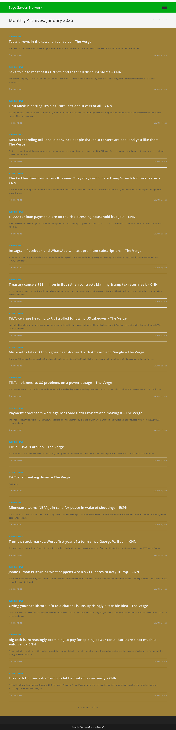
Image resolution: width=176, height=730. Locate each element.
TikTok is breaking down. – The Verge (39, 477)
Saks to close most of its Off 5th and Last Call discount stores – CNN (65, 72)
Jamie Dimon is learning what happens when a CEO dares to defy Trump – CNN (74, 571)
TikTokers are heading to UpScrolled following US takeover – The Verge (68, 318)
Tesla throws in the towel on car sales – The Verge (50, 41)
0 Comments (16, 55)
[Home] (151, 19)
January (164, 19)
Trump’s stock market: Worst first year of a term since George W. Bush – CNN (73, 541)
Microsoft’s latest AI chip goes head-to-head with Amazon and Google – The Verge (76, 352)
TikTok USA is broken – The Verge (36, 447)
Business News (16, 37)
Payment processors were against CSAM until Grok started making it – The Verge (75, 413)
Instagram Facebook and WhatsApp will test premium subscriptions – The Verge (75, 250)
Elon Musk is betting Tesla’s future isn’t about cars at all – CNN (60, 105)
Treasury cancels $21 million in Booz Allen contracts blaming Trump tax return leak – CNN (83, 284)
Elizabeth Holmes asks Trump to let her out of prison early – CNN (63, 678)
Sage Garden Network (25, 7)
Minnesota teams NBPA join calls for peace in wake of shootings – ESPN (68, 507)
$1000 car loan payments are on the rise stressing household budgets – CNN (72, 216)
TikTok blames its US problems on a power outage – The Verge (60, 382)
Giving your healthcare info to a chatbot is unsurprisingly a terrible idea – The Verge (78, 605)
